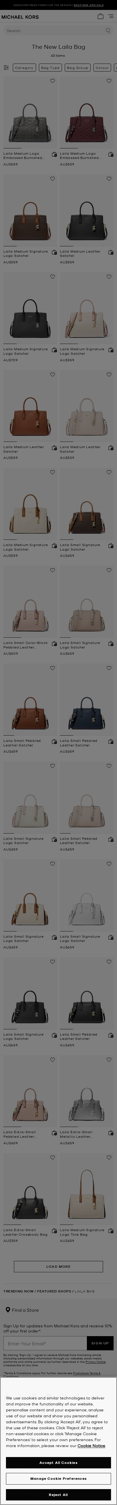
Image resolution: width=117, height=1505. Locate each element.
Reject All (58, 1494)
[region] (58, 1441)
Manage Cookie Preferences (58, 1478)
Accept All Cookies (58, 1462)
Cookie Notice (91, 1445)
